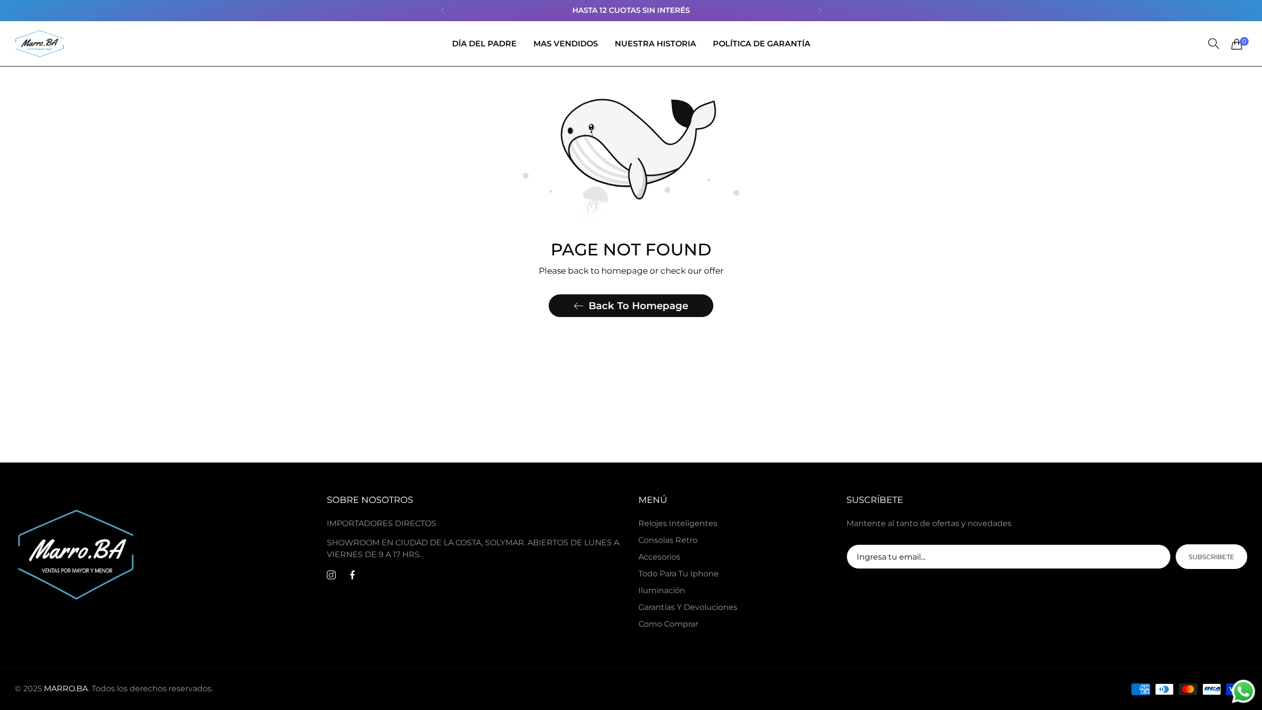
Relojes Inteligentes (677, 523)
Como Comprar (668, 624)
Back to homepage (638, 306)
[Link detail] (331, 575)
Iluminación (661, 590)
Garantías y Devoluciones (687, 607)
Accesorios (659, 557)
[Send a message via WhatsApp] (1243, 691)
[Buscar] (1213, 44)
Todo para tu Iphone (678, 573)
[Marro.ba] (39, 43)
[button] (442, 10)
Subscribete (1211, 557)
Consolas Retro (668, 540)
